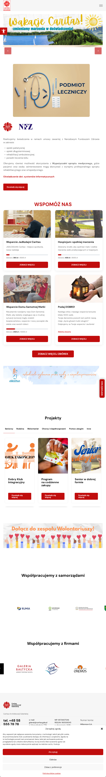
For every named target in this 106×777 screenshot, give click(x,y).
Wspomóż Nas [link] (102, 388)
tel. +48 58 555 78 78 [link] (11, 722)
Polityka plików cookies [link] (52, 773)
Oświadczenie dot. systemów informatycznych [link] (28, 176)
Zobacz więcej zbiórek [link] (53, 354)
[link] (3, 31)
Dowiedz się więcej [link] (15, 187)
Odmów (53, 759)
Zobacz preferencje (53, 767)
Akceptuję (53, 752)
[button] (101, 728)
